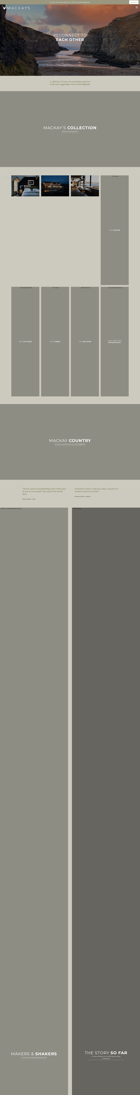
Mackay (70, 440)
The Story (106, 1052)
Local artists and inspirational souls (34, 1057)
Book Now (134, 2)
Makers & (34, 1053)
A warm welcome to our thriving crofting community (106, 1057)
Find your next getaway (70, 131)
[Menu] (137, 7)
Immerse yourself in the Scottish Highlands (70, 444)
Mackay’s (70, 127)
